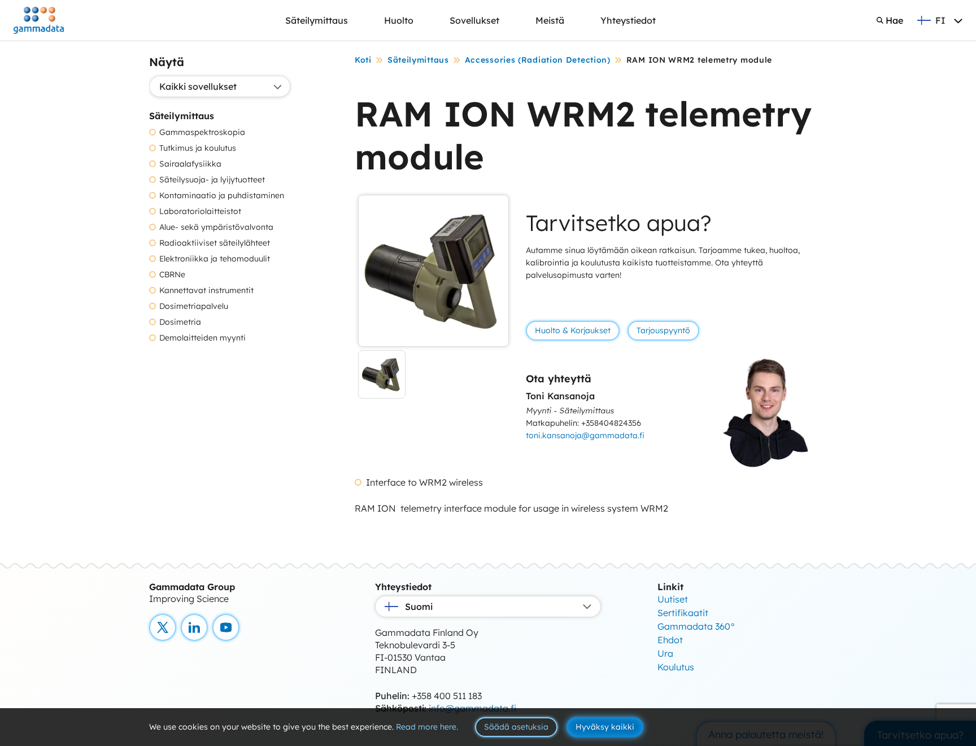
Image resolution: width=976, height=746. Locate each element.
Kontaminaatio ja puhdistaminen (221, 195)
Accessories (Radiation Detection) (538, 60)
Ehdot (670, 639)
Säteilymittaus (316, 20)
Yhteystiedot (628, 20)
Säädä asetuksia (516, 727)
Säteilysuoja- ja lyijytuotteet (212, 180)
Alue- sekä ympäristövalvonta (216, 227)
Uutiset (672, 599)
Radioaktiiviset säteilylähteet (214, 243)
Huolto (398, 20)
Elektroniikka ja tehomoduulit (214, 259)
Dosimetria (180, 322)
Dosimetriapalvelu (193, 306)
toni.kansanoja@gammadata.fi (585, 435)
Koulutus (675, 667)
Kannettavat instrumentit (206, 290)
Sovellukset (474, 20)
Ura (665, 653)
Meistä (549, 20)
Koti (363, 60)
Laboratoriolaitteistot (200, 211)
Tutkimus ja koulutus (197, 148)
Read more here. (427, 727)
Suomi (419, 606)
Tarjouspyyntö (663, 330)
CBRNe (172, 275)
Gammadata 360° (696, 626)
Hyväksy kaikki (605, 727)
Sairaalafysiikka (190, 164)
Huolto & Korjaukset (573, 330)
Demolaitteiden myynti (202, 338)
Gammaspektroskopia (202, 132)
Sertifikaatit (682, 612)
